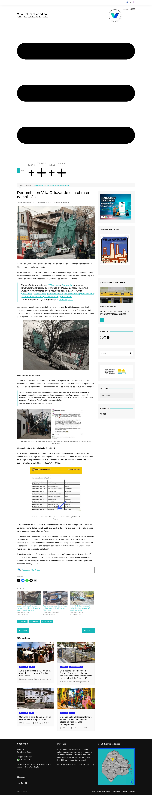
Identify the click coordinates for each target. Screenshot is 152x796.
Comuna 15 (58, 202)
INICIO (23, 170)
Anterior (24, 630)
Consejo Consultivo (76, 666)
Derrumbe (34, 621)
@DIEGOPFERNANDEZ (32, 296)
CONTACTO (61, 163)
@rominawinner (86, 293)
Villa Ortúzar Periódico (32, 14)
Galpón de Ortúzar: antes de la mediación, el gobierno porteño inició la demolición (80, 608)
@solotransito (39, 293)
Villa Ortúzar (48, 621)
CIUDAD (51, 165)
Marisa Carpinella (27, 679)
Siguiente (87, 630)
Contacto (132, 791)
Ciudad (124, 791)
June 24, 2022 (66, 299)
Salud (31, 713)
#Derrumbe (67, 285)
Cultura (32, 667)
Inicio (93, 791)
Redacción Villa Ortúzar (26, 202)
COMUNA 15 (41, 163)
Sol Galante (65, 728)
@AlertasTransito (55, 293)
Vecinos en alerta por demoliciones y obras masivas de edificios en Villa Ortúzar (55, 608)
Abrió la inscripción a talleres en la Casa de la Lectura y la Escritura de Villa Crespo (35, 673)
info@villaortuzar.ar (24, 757)
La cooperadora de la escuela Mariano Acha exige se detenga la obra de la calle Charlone (28, 608)
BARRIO (31, 165)
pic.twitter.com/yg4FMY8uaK (57, 296)
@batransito (26, 293)
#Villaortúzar (54, 285)
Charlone (23, 621)
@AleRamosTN (71, 293)
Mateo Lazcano (67, 682)
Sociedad (66, 202)
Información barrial (103, 791)
